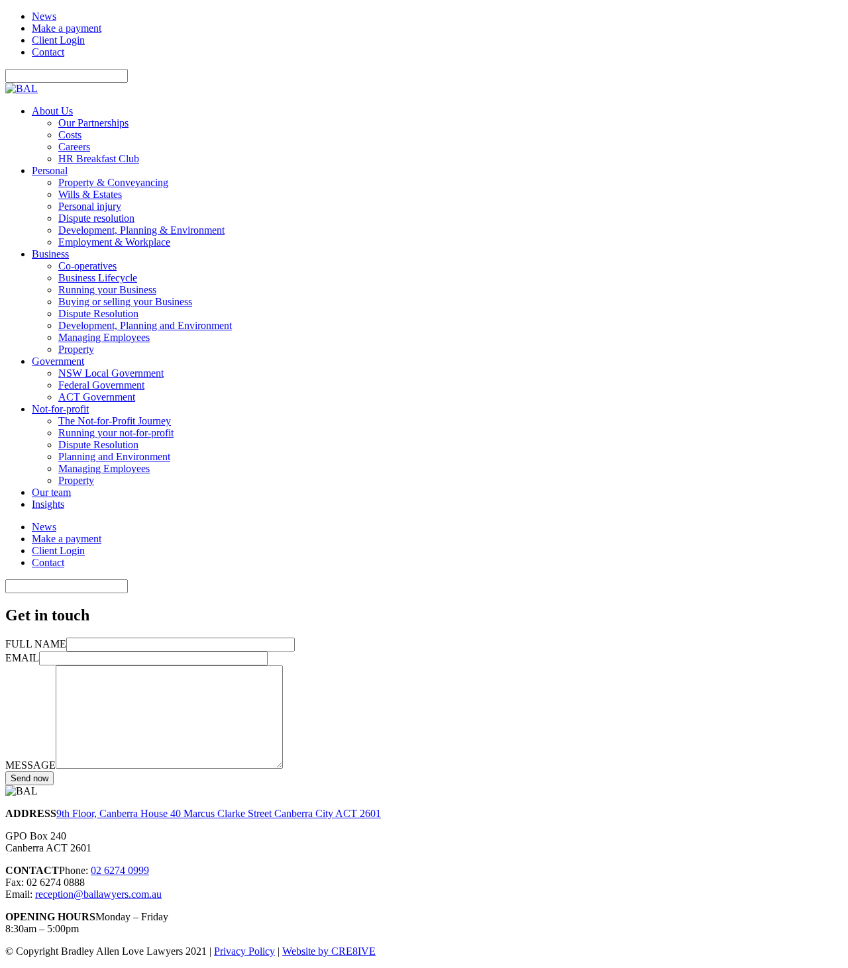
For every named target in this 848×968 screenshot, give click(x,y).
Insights (48, 504)
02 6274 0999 (120, 870)
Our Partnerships (93, 122)
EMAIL (22, 657)
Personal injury (89, 206)
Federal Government (101, 385)
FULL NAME (35, 644)
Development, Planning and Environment (145, 325)
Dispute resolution (96, 218)
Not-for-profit (60, 408)
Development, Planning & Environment (141, 230)
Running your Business (107, 289)
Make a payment (66, 28)
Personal (50, 170)
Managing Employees (104, 337)
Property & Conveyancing (113, 182)
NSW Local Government (111, 373)
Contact (48, 52)
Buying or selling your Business (125, 301)
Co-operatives (87, 265)
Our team (51, 492)
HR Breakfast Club (98, 158)
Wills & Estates (90, 194)
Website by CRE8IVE (329, 951)
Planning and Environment (114, 456)
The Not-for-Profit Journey (114, 420)
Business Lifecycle (97, 277)
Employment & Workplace (114, 242)
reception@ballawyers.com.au (98, 894)
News (44, 16)
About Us (52, 111)
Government (58, 361)
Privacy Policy (244, 951)
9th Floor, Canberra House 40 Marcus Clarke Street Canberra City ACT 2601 (218, 813)
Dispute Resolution (98, 313)
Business (50, 254)
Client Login (58, 40)
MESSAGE (30, 765)
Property (76, 349)
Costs (69, 134)
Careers (74, 146)
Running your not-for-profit (116, 432)
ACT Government (96, 397)
